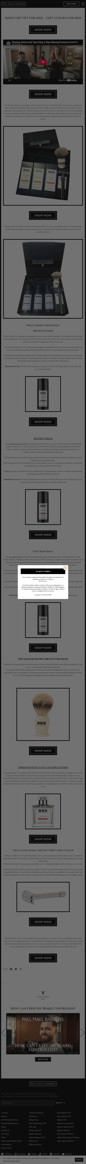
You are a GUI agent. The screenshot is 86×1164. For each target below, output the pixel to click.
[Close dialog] (65, 568)
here (46, 581)
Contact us (37, 595)
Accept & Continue (43, 571)
